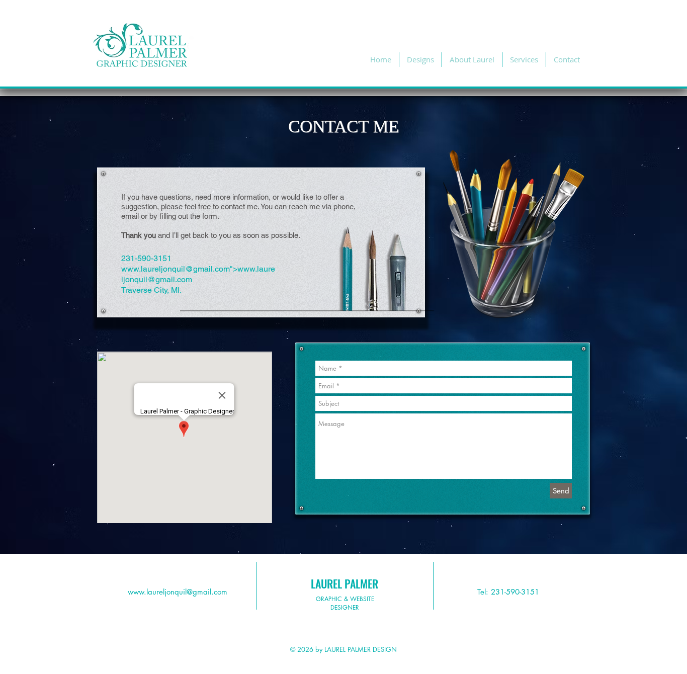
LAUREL (326, 583)
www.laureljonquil (153, 269)
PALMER (361, 583)
